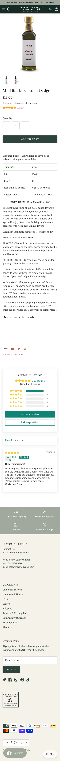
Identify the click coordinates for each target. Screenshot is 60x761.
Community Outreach (14, 618)
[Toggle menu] (3, 9)
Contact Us (9, 549)
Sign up (11, 669)
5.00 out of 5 (38, 381)
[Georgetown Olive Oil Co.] (30, 9)
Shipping (7, 103)
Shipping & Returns (13, 355)
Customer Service (12, 589)
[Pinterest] (22, 680)
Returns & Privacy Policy (16, 613)
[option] (30, 44)
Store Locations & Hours (16, 552)
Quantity (7, 118)
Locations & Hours (13, 594)
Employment (10, 622)
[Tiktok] (28, 680)
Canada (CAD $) (13, 742)
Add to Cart (30, 139)
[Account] (49, 9)
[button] (16, 391)
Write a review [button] (30, 414)
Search (6, 603)
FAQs (5, 599)
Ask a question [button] (30, 422)
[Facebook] (10, 680)
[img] (12, 452)
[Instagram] (16, 680)
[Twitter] (4, 680)
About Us (7, 627)
